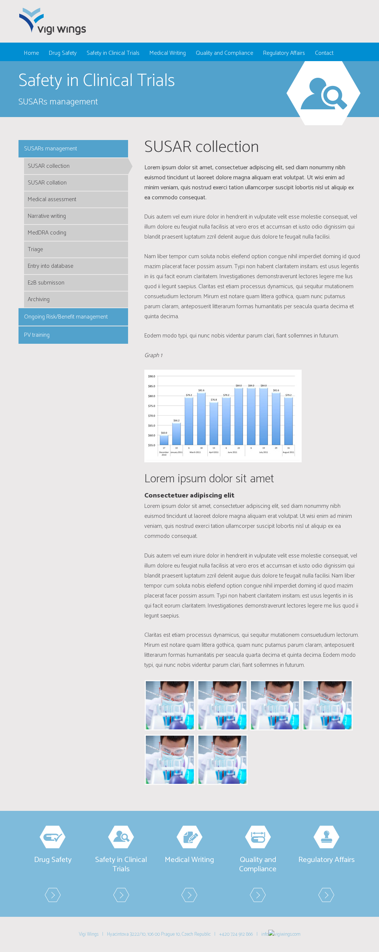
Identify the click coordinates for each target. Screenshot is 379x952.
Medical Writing (168, 53)
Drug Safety (63, 53)
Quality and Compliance (224, 53)
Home (31, 53)
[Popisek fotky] (169, 705)
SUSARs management (50, 149)
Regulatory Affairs (284, 53)
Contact (324, 53)
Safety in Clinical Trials (113, 53)
